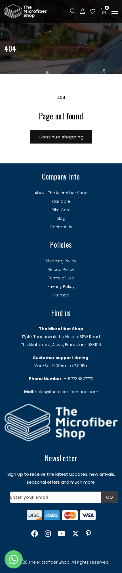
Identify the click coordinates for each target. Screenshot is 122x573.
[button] (115, 11)
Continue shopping (61, 137)
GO (109, 497)
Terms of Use (61, 278)
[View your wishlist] (93, 11)
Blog (61, 218)
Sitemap (61, 295)
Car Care (61, 201)
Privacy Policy (61, 286)
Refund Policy (61, 269)
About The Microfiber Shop (61, 193)
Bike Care (61, 210)
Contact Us (61, 227)
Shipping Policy (61, 261)
